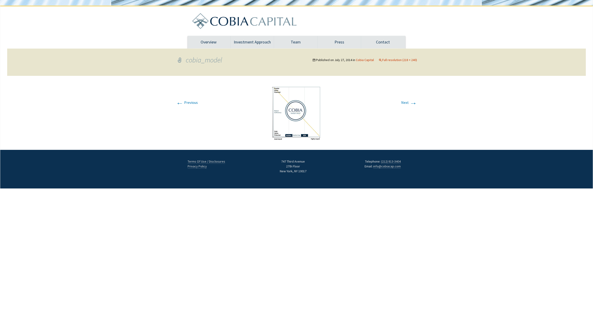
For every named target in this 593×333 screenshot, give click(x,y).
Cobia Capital (365, 60)
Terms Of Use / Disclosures (206, 161)
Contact (383, 42)
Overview (209, 42)
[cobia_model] (296, 112)
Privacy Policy (197, 166)
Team (296, 42)
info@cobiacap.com (387, 166)
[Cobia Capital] (296, 21)
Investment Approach (252, 42)
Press (339, 42)
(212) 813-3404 (391, 161)
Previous (187, 102)
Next (409, 102)
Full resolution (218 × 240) (399, 60)
